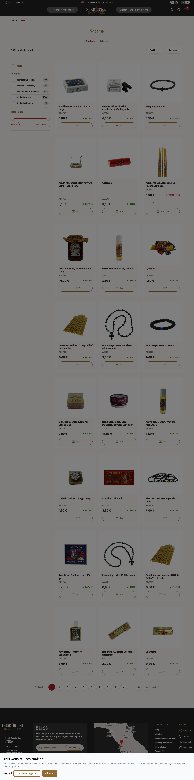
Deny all (7, 773)
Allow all (49, 773)
